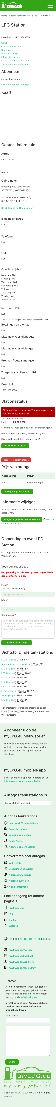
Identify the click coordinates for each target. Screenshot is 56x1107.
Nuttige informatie (18, 886)
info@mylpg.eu (29, 997)
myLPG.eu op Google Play (22, 967)
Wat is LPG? (15, 863)
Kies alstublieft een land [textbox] (17, 803)
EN (11, 939)
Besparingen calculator (21, 868)
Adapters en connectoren (22, 846)
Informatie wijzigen (11, 57)
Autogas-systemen (19, 880)
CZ (49, 939)
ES (39, 939)
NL (25, 939)
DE (16, 939)
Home (4, 15)
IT (35, 939)
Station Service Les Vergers (15, 664)
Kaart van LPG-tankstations (23, 823)
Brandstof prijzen (18, 829)
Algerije (33, 15)
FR (30, 939)
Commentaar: (8, 615)
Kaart (4, 43)
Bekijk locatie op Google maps (17, 208)
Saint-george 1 (8, 695)
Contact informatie (11, 46)
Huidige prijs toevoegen (17, 491)
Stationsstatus (8, 50)
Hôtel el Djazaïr (9, 691)
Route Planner (16, 841)
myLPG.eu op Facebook (21, 956)
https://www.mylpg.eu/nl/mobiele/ (22, 781)
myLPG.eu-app (16, 908)
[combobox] (28, 803)
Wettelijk (13, 925)
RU (44, 939)
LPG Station (7, 659)
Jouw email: (11, 1015)
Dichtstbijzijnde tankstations (16, 60)
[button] (27, 190)
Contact (13, 920)
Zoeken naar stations (20, 835)
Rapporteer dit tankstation (16, 460)
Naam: (5, 600)
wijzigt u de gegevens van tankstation (22, 519)
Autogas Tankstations (19, 15)
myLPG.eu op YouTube (20, 950)
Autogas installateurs (20, 874)
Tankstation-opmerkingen (14, 64)
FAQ (11, 914)
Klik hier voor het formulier (15, 84)
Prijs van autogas (10, 53)
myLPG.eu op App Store (21, 961)
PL (21, 939)
